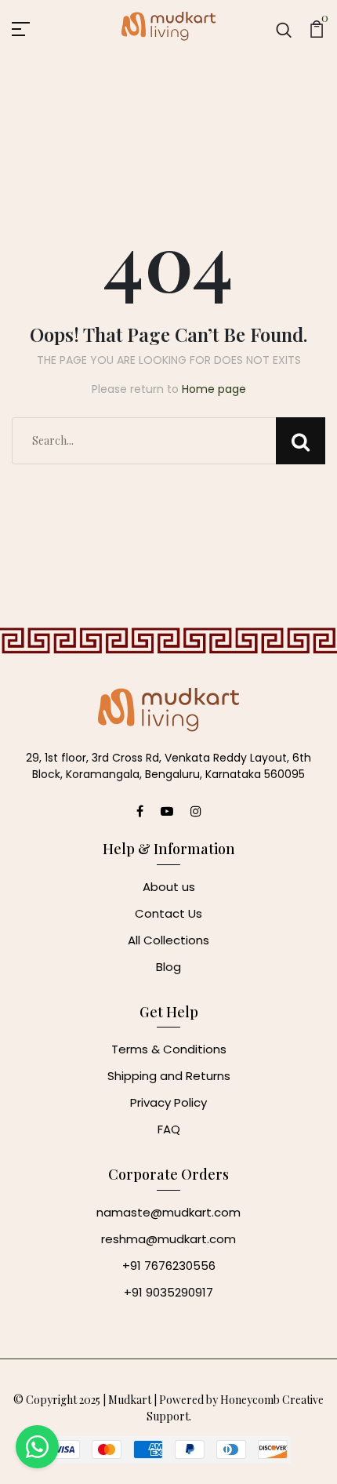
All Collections (168, 940)
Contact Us (168, 913)
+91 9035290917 (168, 1292)
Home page (214, 389)
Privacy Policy (168, 1102)
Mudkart (129, 1399)
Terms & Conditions (168, 1049)
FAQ (169, 1129)
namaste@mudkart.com (168, 1212)
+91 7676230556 (169, 1265)
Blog (168, 966)
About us (169, 886)
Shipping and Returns (168, 1076)
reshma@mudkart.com (168, 1239)
